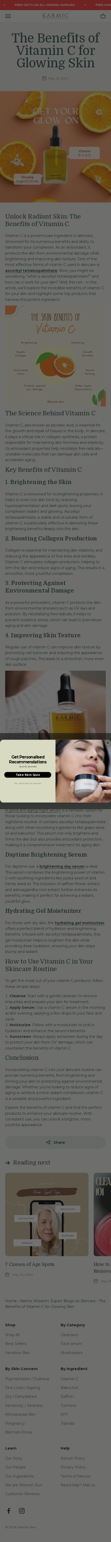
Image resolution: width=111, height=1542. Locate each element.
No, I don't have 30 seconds (27, 783)
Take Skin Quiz (28, 774)
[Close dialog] (107, 742)
